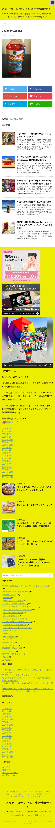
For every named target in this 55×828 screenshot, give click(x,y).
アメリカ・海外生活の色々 (14, 603)
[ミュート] (45, 365)
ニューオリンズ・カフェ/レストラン (17, 628)
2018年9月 (7, 448)
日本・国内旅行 (9, 637)
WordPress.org (8, 775)
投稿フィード (8, 770)
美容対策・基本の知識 (12, 648)
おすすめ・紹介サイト (12, 654)
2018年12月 (7, 439)
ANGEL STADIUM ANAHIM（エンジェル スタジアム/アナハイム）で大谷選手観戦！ (35, 225)
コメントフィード (10, 773)
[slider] (25, 365)
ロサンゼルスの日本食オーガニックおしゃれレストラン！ (34, 135)
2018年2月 (7, 466)
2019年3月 (7, 431)
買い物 (6, 657)
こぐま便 (6, 660)
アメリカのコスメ (10, 645)
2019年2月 (7, 434)
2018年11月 (7, 442)
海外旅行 (6, 633)
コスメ (5, 639)
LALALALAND (16, 119)
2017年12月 (7, 472)
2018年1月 (7, 469)
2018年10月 (7, 445)
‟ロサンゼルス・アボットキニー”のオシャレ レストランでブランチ (34, 488)
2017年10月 (7, 477)
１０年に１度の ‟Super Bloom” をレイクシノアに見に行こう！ (35, 542)
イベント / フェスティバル (13, 619)
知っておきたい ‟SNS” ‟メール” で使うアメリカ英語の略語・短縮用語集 (34, 524)
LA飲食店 (7, 598)
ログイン (6, 767)
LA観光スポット (9, 595)
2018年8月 (7, 450)
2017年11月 (7, 475)
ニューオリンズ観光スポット (14, 625)
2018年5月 (7, 458)
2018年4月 (7, 461)
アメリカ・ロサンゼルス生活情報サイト (27, 9)
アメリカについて (10, 616)
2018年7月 (7, 453)
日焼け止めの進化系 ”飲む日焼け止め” (34, 202)
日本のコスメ (8, 642)
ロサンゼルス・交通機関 (13, 601)
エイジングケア (9, 651)
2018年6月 (7, 456)
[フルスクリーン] (49, 365)
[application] (27, 342)
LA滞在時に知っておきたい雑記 (16, 591)
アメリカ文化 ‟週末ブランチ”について (34, 505)
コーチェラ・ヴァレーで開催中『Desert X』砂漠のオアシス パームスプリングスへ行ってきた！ (34, 562)
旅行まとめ (7, 630)
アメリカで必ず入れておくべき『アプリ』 (20, 606)
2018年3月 (7, 464)
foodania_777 (11, 422)
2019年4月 (7, 429)
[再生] (5, 365)
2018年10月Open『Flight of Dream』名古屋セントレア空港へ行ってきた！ (34, 182)
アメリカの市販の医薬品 (13, 613)
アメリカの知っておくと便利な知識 (17, 610)
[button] (27, 342)
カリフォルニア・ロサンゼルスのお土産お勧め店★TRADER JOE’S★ (34, 158)
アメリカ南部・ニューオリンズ (16, 622)
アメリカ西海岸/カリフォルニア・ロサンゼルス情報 (26, 586)
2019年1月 (7, 437)
